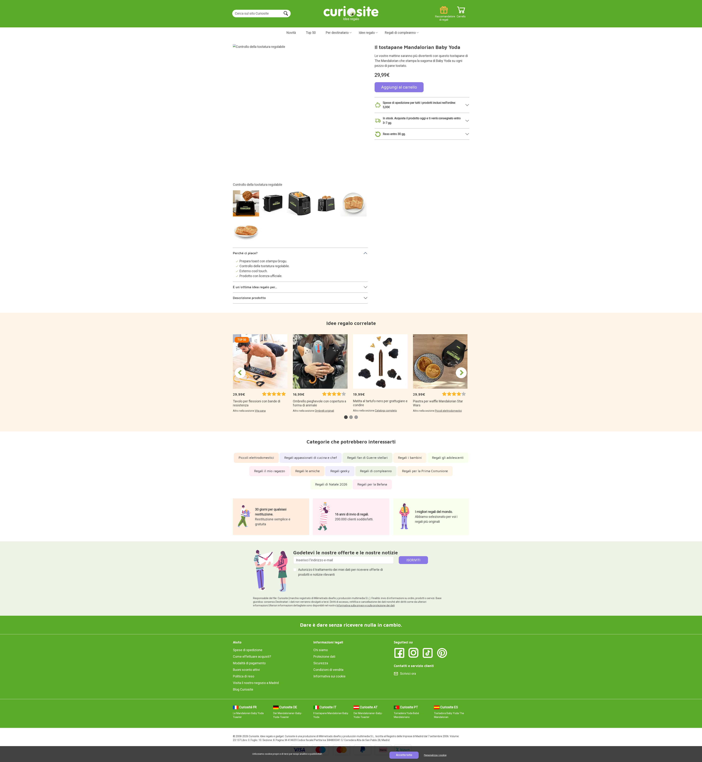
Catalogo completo (386, 410)
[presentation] (240, 372)
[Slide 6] (246, 232)
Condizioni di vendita (328, 670)
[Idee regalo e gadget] (351, 11)
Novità (291, 33)
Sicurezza (320, 663)
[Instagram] (413, 652)
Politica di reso (243, 676)
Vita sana (260, 410)
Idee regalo (367, 33)
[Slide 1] (246, 205)
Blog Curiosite (243, 689)
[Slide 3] (300, 205)
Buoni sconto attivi (246, 670)
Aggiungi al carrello (399, 87)
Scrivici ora (408, 673)
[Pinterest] (442, 652)
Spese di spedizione (247, 650)
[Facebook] (399, 652)
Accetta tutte (404, 755)
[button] (346, 417)
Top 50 (311, 33)
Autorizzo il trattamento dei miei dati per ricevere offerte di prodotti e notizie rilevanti (340, 572)
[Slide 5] (354, 205)
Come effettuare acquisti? (252, 656)
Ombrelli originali (324, 410)
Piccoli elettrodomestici (448, 410)
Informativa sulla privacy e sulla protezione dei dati (366, 605)
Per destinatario (337, 33)
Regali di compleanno (400, 33)
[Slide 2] (273, 205)
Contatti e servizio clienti (414, 666)
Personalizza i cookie (435, 755)
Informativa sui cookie (329, 676)
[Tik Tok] (427, 652)
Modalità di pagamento (249, 663)
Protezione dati (324, 656)
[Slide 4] (327, 205)
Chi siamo (320, 650)
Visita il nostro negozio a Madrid (256, 683)
